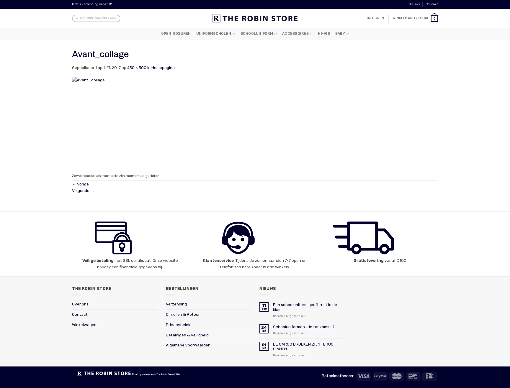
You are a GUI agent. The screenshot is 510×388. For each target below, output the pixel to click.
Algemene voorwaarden (188, 345)
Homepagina (163, 67)
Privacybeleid (179, 324)
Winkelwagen (84, 324)
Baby (340, 34)
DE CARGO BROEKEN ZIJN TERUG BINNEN (303, 346)
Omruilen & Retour (183, 314)
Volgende (83, 190)
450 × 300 (136, 67)
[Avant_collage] (138, 121)
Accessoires (295, 34)
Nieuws (414, 4)
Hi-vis (324, 34)
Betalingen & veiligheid (187, 335)
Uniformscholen (213, 34)
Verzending (176, 304)
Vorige (80, 184)
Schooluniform (257, 34)
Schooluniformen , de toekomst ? (303, 326)
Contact (432, 4)
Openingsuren (176, 34)
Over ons (80, 304)
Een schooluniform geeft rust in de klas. (305, 307)
